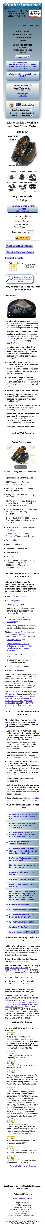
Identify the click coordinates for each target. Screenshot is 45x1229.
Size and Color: (23, 224)
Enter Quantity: (19, 232)
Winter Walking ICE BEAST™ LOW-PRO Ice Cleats (21, 1005)
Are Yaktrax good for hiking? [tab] (22, 879)
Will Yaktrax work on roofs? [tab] (21, 922)
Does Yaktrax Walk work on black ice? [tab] (21, 885)
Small (24, 527)
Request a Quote (22, 95)
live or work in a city (25, 1000)
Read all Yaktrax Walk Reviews (23, 1166)
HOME (7, 25)
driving (8, 1000)
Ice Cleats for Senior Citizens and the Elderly (22, 799)
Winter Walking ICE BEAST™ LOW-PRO (19, 702)
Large (12, 530)
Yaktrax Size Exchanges (20, 246)
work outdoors (18, 670)
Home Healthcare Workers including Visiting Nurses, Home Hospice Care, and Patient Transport (20, 647)
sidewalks (18, 619)
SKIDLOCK (11, 336)
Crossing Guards (14, 640)
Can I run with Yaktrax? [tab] (19, 905)
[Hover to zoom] (22, 150)
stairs (25, 619)
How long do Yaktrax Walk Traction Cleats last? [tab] (21, 843)
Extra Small (16, 527)
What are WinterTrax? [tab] (19, 927)
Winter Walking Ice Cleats (22, 1198)
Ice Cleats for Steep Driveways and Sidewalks (19, 633)
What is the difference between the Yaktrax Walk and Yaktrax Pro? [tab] (23, 816)
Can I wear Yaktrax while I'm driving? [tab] (21, 873)
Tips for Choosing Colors (20, 252)
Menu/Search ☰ (22, 57)
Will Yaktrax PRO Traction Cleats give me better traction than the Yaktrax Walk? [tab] (22, 835)
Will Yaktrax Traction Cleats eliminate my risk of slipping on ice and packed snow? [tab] (23, 851)
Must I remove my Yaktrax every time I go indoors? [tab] (23, 866)
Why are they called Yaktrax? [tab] (22, 932)
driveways (11, 622)
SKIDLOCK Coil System (16, 484)
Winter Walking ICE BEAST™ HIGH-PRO (18, 699)
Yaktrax (16, 25)
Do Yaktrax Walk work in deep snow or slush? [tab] (22, 859)
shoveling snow (13, 600)
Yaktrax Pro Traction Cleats (24, 654)
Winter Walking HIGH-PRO (20, 695)
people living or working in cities (22, 966)
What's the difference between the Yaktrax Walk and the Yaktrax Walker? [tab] (22, 825)
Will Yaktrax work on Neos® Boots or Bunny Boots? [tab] (21, 916)
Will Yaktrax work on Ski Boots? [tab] (23, 910)
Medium (31, 527)
